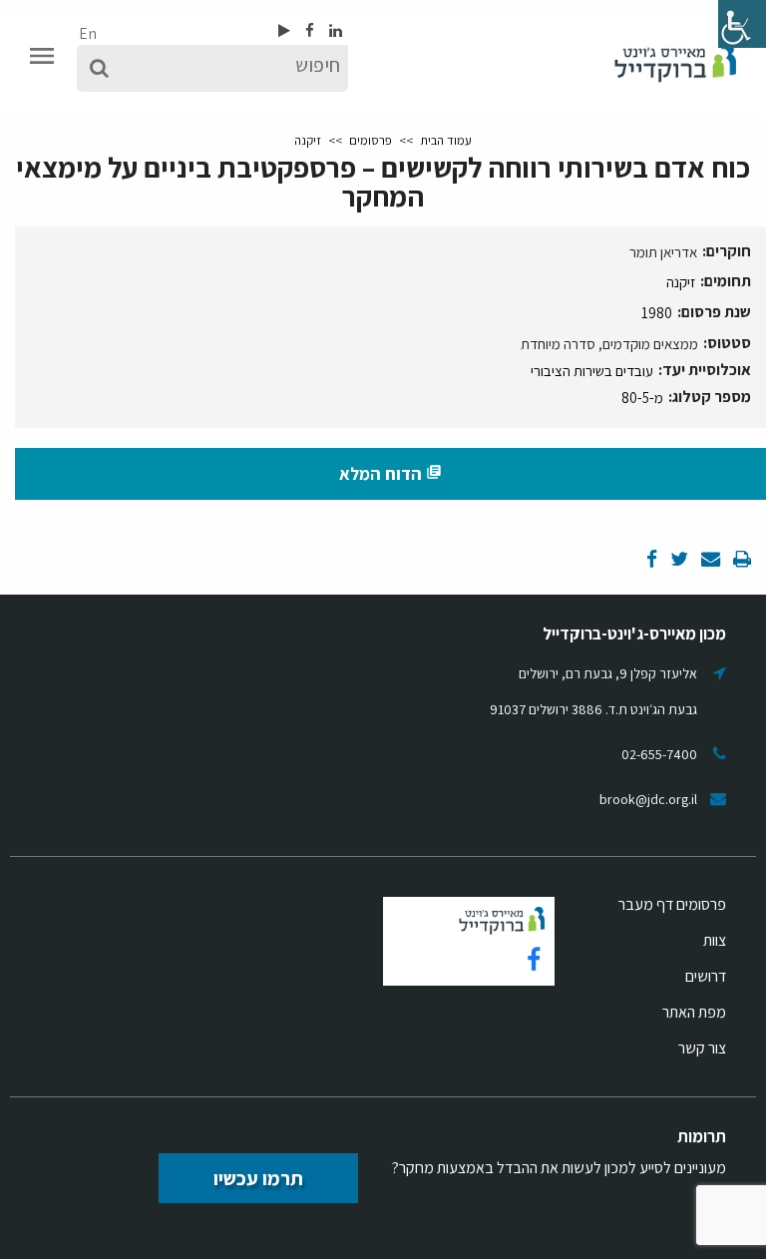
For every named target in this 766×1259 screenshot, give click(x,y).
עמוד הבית (446, 140)
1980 (656, 312)
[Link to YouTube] (284, 30)
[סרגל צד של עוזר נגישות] (742, 24)
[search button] (99, 68)
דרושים (705, 976)
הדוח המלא (390, 473)
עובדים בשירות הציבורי (592, 370)
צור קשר (702, 1048)
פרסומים (370, 140)
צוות (714, 940)
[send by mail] (709, 560)
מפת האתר (694, 1012)
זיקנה (307, 140)
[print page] (740, 560)
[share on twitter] (677, 560)
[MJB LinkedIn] (334, 30)
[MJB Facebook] (308, 30)
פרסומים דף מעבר (672, 904)
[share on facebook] (651, 560)
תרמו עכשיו (258, 1178)
